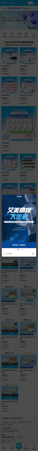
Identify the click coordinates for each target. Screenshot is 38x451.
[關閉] (33, 253)
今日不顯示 (9, 253)
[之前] (3, 221)
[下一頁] (34, 221)
